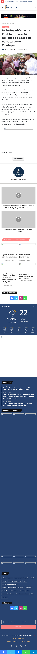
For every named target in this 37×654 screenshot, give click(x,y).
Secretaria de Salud (7, 594)
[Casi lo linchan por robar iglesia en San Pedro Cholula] (27, 268)
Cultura (4, 581)
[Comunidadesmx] (12, 7)
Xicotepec (19, 159)
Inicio (4, 23)
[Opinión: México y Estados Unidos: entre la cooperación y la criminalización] (30, 416)
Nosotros (22, 641)
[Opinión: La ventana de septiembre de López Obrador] (30, 559)
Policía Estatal (13, 591)
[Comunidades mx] (18, 16)
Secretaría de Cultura (22, 594)
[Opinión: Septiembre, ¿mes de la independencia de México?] (18, 559)
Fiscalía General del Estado (9, 584)
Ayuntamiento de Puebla (21, 578)
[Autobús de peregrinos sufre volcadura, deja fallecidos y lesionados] (10, 247)
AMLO (4, 578)
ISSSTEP (4, 591)
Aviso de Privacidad (12, 641)
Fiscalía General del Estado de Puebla (12, 587)
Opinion (28, 641)
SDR (27, 591)
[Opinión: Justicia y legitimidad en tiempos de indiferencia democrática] (6, 559)
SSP (31, 594)
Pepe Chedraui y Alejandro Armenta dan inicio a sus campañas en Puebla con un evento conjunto (9, 278)
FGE (25, 581)
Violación (4, 597)
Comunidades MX (18, 638)
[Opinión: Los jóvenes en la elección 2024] (6, 565)
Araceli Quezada (8, 49)
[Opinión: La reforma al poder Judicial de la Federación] (18, 565)
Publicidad (18, 13)
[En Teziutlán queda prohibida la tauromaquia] (27, 247)
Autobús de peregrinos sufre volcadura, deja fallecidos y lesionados (10, 256)
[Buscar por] (35, 7)
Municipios (10, 23)
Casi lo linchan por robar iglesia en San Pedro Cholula (26, 276)
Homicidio (28, 587)
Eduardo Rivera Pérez (15, 581)
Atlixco (10, 578)
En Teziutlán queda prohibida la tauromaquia (25, 256)
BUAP (32, 578)
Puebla (22, 591)
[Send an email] (14, 49)
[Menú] (2, 7)
